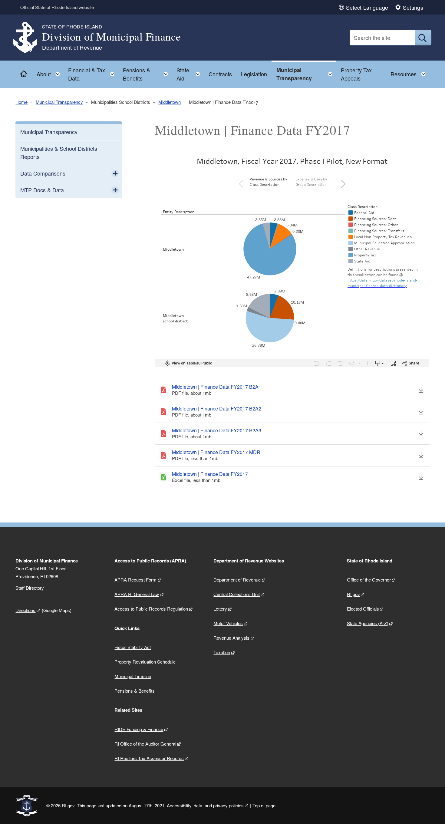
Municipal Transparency (59, 102)
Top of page (263, 805)
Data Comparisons (42, 173)
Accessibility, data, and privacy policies (205, 805)
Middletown (169, 102)
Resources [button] (410, 72)
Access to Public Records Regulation (151, 608)
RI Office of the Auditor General (145, 743)
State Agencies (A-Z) (367, 623)
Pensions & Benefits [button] (147, 74)
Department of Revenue (237, 579)
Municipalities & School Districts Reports (58, 152)
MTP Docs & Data (42, 190)
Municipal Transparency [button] (306, 74)
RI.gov (353, 594)
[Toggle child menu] (115, 173)
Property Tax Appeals (356, 74)
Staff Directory (29, 588)
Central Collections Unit (236, 594)
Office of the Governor (369, 579)
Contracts (220, 74)
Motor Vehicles (228, 623)
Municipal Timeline (132, 676)
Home (21, 102)
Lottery (220, 608)
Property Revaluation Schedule (145, 661)
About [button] (50, 72)
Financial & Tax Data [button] (93, 74)
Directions (25, 610)
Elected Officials (363, 608)
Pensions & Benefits (134, 690)
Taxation (221, 652)
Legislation (254, 74)
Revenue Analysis (231, 637)
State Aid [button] (190, 74)
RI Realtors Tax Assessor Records (149, 758)
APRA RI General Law (136, 594)
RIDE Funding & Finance (138, 729)
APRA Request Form (135, 579)
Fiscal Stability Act (132, 647)
